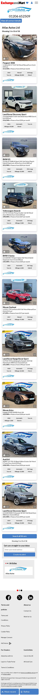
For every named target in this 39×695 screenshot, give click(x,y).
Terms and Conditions (4, 618)
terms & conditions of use (28, 672)
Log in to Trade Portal (8, 662)
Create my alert (19, 554)
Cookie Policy (5, 632)
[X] (19, 597)
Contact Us (27, 611)
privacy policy (7, 674)
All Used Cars (28, 662)
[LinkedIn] (30, 597)
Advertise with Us (7, 656)
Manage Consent (6, 637)
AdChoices (5, 643)
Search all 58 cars (20, 536)
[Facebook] (8, 597)
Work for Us (28, 616)
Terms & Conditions (7, 667)
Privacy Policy (5, 626)
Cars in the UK (28, 656)
